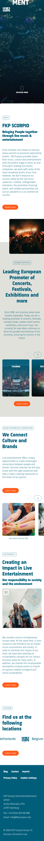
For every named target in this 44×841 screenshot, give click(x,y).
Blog (6, 771)
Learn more (22, 404)
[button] (38, 354)
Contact (15, 771)
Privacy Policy (10, 778)
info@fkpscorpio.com (20, 817)
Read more (10, 207)
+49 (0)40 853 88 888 (19, 813)
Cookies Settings (29, 778)
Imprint (26, 771)
